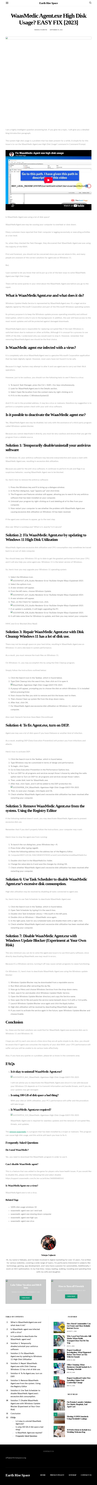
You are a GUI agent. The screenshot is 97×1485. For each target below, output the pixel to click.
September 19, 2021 (56, 29)
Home (43, 1475)
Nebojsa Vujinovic (40, 29)
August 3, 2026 (72, 1331)
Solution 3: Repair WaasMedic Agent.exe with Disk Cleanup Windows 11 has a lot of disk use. (25, 1366)
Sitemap (72, 1475)
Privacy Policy (57, 1475)
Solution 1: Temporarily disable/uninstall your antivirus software (24, 1346)
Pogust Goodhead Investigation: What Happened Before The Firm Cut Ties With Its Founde (79, 1353)
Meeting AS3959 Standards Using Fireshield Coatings (77, 1417)
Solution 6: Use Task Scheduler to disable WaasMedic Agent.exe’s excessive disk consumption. (25, 1393)
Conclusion (16, 1414)
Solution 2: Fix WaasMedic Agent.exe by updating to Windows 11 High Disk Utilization (26, 1356)
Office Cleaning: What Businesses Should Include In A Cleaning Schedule (79, 1367)
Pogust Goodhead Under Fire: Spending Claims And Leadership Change (79, 1380)
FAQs (13, 1417)
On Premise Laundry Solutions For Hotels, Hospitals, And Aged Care (79, 1404)
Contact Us (86, 1475)
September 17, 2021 (33, 1292)
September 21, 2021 (79, 1290)
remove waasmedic (17, 1132)
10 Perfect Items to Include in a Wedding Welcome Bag (79, 1431)
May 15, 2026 (71, 1385)
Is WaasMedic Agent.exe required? (29, 1433)
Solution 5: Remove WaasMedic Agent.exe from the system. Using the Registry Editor (25, 1383)
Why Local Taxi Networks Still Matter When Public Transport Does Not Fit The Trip (79, 1339)
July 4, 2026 (70, 1346)
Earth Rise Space (48, 3)
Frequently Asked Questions (26, 1436)
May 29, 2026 (71, 1372)
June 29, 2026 (71, 1360)
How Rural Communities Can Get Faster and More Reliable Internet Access (79, 1326)
